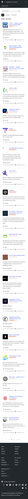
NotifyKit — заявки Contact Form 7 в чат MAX (16, 67)
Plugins (16, 451)
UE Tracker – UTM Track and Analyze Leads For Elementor (15, 212)
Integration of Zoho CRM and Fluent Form (15, 317)
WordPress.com (5, 469)
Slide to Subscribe (14, 334)
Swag (17, 464)
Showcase (17, 446)
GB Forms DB (12, 88)
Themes (16, 449)
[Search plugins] (19, 11)
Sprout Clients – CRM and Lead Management (15, 46)
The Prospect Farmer (15, 356)
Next (21, 439)
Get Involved (18, 457)
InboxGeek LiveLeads (15, 276)
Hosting (3, 451)
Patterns (17, 453)
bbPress (4, 473)
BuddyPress (4, 475)
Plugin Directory (4, 5)
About (2, 446)
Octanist (11, 190)
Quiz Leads (12, 171)
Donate (17, 462)
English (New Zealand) (9, 481)
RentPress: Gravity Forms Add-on (14, 110)
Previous (6, 439)
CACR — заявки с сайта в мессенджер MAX (16, 23)
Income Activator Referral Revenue (14, 418)
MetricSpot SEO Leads (15, 234)
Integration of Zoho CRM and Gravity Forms (15, 300)
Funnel (11, 128)
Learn (2, 457)
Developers (4, 462)
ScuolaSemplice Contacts (16, 148)
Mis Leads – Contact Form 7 (17, 377)
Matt (3, 471)
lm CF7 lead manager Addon (17, 255)
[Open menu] (26, 2)
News (2, 449)
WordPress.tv (5, 464)
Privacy (3, 453)
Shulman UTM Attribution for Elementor (16, 397)
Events (16, 460)
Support (3, 460)
